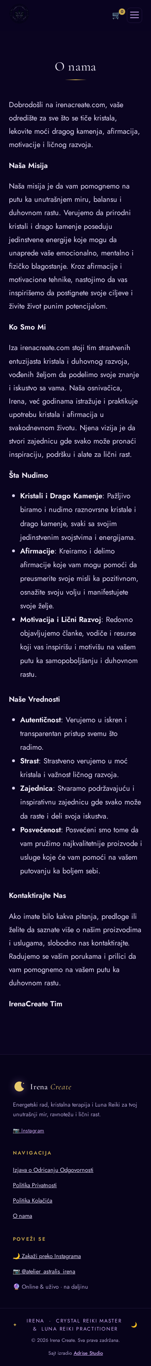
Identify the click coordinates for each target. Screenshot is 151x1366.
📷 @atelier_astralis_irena (44, 1271)
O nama (22, 1216)
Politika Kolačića (32, 1200)
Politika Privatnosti (35, 1185)
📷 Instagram (28, 1130)
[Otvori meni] (134, 15)
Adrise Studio (88, 1353)
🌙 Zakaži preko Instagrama (47, 1256)
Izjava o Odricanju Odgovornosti (53, 1170)
